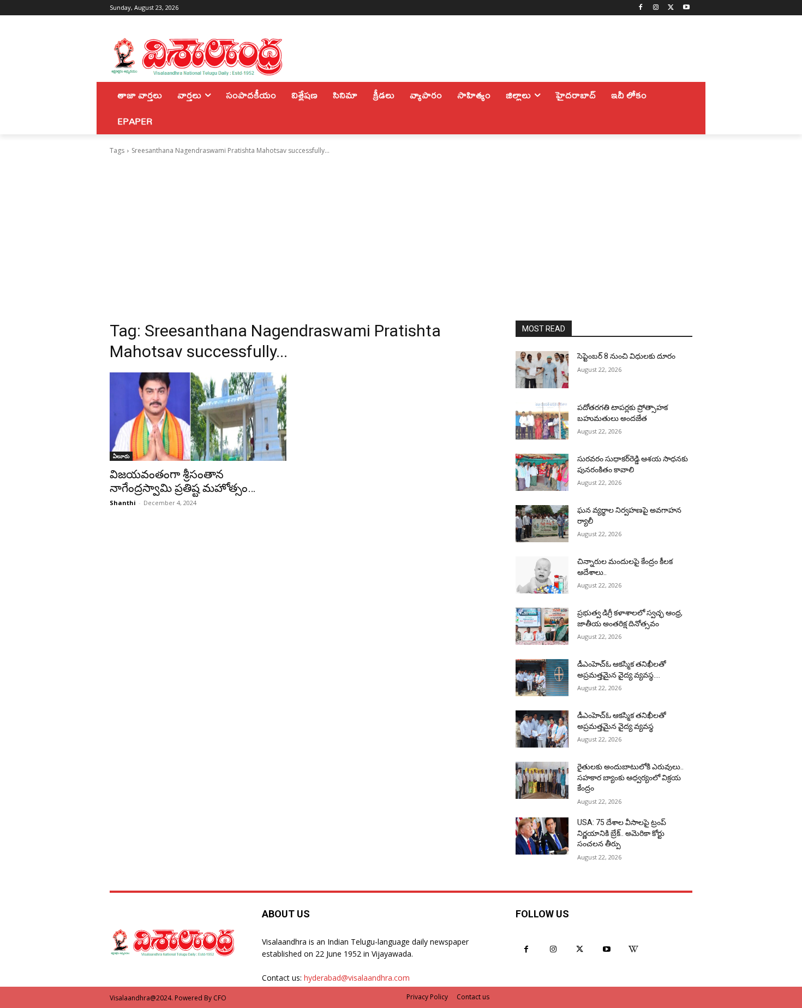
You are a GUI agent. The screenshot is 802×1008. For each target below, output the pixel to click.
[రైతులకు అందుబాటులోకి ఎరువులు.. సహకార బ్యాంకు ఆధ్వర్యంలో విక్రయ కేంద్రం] (542, 780)
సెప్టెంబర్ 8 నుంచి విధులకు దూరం (626, 356)
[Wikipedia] (633, 949)
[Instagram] (656, 8)
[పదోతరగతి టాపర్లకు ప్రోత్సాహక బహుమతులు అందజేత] (542, 421)
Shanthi (123, 503)
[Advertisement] (401, 238)
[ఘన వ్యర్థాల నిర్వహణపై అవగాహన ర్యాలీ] (542, 523)
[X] (671, 8)
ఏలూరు (121, 456)
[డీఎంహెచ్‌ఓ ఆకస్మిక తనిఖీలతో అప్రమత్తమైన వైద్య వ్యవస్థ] (542, 729)
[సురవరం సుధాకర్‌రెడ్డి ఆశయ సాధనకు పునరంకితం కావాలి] (542, 472)
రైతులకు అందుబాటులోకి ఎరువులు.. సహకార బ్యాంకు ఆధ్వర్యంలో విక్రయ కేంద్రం (630, 777)
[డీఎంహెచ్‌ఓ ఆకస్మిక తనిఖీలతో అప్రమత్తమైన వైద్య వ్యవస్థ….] (542, 677)
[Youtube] (686, 8)
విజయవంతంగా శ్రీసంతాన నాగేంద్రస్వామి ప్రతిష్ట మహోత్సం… (182, 481)
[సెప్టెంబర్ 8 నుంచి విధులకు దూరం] (542, 369)
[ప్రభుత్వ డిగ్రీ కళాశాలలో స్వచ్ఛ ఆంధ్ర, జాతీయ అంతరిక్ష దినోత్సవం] (542, 626)
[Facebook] (641, 8)
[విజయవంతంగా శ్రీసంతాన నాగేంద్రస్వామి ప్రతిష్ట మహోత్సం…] (198, 416)
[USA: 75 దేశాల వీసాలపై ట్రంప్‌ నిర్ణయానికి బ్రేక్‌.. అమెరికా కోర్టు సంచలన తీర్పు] (542, 836)
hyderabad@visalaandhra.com (357, 978)
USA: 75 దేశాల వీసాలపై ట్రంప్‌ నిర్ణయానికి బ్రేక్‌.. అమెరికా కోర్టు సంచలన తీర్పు (621, 833)
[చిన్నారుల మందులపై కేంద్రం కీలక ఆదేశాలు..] (542, 575)
